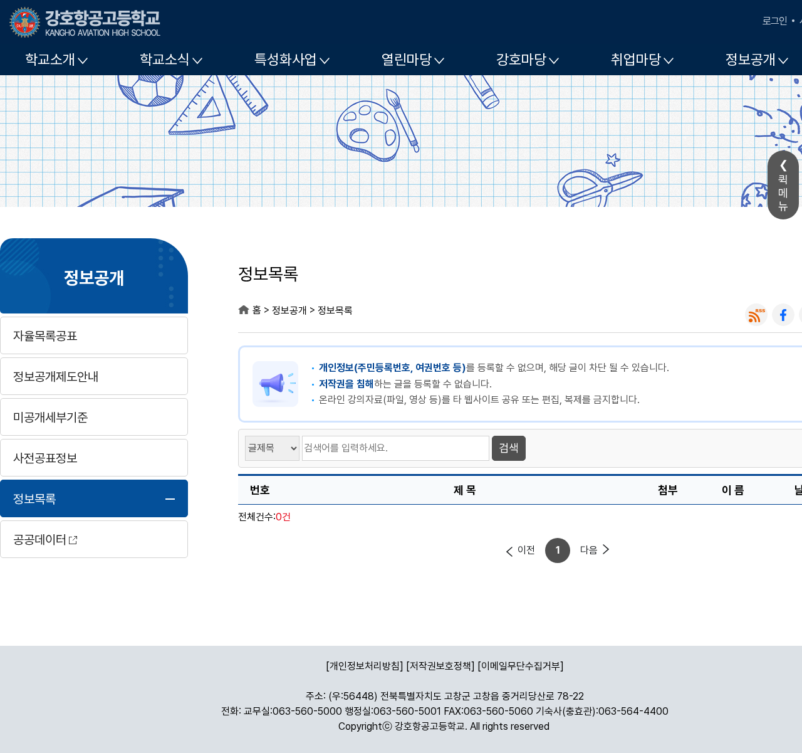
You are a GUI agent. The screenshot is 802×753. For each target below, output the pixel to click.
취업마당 (636, 59)
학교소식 (165, 59)
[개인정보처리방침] (365, 666)
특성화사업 (285, 59)
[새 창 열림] (756, 314)
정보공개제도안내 (55, 376)
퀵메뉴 (783, 193)
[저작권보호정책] (440, 666)
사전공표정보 (45, 458)
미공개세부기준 (50, 417)
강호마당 (521, 59)
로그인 (775, 21)
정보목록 (34, 499)
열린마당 (407, 59)
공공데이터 (39, 539)
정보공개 (94, 277)
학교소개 (50, 59)
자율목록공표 (45, 336)
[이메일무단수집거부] (520, 666)
